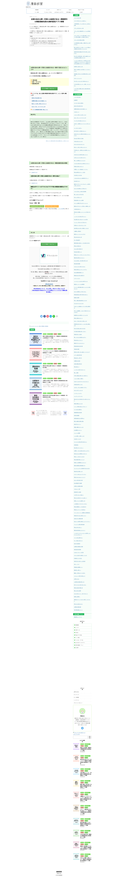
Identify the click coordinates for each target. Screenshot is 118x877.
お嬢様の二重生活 (77, 231)
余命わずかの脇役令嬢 (78, 518)
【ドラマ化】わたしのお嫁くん (80, 20)
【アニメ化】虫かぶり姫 (79, 28)
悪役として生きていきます (79, 456)
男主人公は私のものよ (78, 604)
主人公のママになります (79, 303)
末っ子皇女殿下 (77, 240)
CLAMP (81, 12)
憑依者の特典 (76, 349)
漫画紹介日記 (59, 873)
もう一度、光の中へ (78, 128)
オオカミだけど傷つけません (79, 266)
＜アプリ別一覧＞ (77, 97)
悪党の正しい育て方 (78, 358)
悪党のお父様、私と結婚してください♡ (82, 352)
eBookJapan (49, 284)
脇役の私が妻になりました (79, 257)
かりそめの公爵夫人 (78, 409)
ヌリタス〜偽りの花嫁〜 (79, 103)
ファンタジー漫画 (37, 326)
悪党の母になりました (78, 340)
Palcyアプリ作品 (81, 9)
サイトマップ (76, 694)
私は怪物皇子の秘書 (78, 483)
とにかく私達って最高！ (79, 378)
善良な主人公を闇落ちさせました (80, 453)
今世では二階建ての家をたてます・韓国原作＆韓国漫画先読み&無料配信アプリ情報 (85, 859)
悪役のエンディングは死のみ (79, 509)
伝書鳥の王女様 (77, 360)
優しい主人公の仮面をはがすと (80, 337)
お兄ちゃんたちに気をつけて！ (80, 157)
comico (70, 9)
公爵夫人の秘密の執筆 (78, 486)
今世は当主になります (78, 141)
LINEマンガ (59, 9)
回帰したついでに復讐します (79, 500)
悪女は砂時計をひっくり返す (79, 172)
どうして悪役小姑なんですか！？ (80, 406)
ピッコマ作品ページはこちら (48, 88)
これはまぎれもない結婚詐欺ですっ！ (81, 178)
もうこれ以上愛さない (78, 537)
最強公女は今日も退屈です (79, 275)
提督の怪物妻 (76, 415)
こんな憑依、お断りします (79, 436)
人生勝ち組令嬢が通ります (79, 581)
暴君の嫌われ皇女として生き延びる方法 (82, 243)
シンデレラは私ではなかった (79, 369)
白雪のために (76, 579)
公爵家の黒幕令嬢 (77, 607)
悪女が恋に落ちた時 (78, 237)
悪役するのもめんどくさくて (79, 477)
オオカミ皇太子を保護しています (80, 555)
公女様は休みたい (77, 209)
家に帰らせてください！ (79, 447)
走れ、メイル (76, 564)
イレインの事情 (77, 433)
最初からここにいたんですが (79, 234)
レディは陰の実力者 (78, 355)
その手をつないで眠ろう (79, 495)
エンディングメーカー (78, 396)
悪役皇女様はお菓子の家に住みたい (81, 294)
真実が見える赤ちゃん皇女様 (79, 561)
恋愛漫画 (42, 326)
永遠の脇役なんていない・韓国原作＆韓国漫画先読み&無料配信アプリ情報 (85, 774)
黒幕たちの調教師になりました (80, 462)
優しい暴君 (76, 372)
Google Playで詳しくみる (36, 206)
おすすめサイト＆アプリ (59, 12)
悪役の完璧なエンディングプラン (80, 269)
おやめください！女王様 (79, 552)
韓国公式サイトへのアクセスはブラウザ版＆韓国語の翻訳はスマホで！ (47, 43)
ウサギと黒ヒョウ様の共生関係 (80, 191)
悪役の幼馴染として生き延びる (80, 506)
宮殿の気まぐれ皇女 (78, 334)
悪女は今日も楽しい (78, 527)
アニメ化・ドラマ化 (48, 12)
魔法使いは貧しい (77, 570)
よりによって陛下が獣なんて (79, 576)
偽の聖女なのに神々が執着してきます (81, 228)
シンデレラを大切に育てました (80, 216)
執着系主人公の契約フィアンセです (81, 315)
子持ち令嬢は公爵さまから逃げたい (81, 375)
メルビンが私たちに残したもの (80, 114)
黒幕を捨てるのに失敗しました (80, 515)
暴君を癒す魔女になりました (79, 530)
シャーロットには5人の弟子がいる (81, 281)
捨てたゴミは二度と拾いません (80, 584)
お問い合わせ (76, 691)
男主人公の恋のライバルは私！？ (80, 497)
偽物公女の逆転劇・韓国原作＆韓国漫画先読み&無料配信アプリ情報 (85, 749)
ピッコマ (48, 9)
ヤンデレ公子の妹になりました (80, 120)
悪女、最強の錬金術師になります (80, 300)
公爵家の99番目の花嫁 (78, 546)
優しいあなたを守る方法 (79, 194)
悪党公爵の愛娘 (77, 263)
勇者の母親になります (78, 403)
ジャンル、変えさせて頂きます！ (80, 222)
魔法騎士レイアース (78, 617)
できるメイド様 (77, 489)
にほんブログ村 (76, 734)
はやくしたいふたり (78, 78)
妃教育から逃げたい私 (78, 66)
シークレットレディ (78, 393)
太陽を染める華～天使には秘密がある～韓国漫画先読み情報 (43, 41)
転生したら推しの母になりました (80, 147)
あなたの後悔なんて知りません (80, 291)
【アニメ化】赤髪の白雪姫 (79, 40)
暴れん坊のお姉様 (77, 590)
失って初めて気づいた (78, 540)
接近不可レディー (77, 424)
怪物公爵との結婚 (77, 492)
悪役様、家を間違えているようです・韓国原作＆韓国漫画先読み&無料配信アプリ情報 (85, 847)
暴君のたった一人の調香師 (79, 284)
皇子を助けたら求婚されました (80, 131)
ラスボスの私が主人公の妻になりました (82, 163)
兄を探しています (77, 439)
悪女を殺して (76, 366)
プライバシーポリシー (78, 702)
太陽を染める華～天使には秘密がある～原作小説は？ (43, 42)
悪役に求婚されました (78, 318)
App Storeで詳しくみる (51, 206)
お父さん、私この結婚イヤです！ (80, 387)
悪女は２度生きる (77, 246)
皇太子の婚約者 (77, 543)
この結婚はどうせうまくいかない (80, 503)
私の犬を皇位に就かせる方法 (79, 328)
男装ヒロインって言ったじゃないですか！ (82, 254)
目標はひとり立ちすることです (80, 225)
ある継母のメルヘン (78, 430)
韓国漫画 (36, 9)
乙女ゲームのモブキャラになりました (81, 381)
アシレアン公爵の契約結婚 (79, 524)
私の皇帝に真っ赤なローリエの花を (81, 219)
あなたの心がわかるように (79, 144)
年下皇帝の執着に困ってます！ (80, 331)
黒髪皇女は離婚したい (78, 567)
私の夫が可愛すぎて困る (79, 138)
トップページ (76, 700)
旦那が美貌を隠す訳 (78, 363)
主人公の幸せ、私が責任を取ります (81, 260)
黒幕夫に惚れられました (79, 166)
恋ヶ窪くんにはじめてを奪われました (81, 81)
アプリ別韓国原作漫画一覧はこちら (40, 109)
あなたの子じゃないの (78, 390)
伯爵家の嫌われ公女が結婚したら (39, 100)
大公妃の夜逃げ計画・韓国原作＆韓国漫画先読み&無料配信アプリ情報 (85, 836)
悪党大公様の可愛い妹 (78, 587)
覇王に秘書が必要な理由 (79, 421)
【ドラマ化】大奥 (77, 17)
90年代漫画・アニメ (70, 12)
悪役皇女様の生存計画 (78, 346)
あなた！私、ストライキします (80, 117)
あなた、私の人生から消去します (80, 321)
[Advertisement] (49, 56)
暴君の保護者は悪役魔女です (79, 465)
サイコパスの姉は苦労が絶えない (80, 441)
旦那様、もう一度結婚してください (81, 169)
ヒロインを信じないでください (80, 474)
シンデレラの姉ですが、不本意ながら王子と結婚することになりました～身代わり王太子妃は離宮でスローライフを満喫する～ (82, 62)
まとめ (32, 45)
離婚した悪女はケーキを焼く (79, 573)
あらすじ (34, 39)
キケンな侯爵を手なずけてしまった (81, 203)
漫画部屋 (59, 871)
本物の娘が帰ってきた (78, 384)
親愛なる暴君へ (77, 596)
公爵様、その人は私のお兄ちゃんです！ (82, 450)
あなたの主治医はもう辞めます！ (80, 188)
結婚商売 (75, 100)
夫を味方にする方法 (78, 175)
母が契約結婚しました (78, 609)
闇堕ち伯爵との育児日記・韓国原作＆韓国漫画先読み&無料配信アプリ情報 (85, 786)
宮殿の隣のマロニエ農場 (79, 200)
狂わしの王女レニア (78, 197)
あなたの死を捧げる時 (78, 480)
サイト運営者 (76, 697)
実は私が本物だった (78, 251)
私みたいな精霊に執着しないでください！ (82, 521)
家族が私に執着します (78, 471)
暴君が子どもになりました (79, 343)
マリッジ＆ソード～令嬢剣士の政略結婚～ (82, 512)
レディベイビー (77, 278)
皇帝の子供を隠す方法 (37, 98)
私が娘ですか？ (77, 181)
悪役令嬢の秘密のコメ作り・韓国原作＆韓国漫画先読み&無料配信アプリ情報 (85, 824)
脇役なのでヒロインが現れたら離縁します (82, 206)
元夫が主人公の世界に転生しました (81, 154)
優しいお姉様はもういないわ (79, 160)
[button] (59, 36)
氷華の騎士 (76, 444)
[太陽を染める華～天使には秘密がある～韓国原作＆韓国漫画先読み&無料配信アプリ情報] (50, 316)
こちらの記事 (61, 208)
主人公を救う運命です (78, 248)
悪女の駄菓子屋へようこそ (79, 459)
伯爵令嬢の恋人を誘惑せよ (79, 418)
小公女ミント (76, 111)
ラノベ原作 (37, 12)
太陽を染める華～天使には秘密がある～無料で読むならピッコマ (44, 38)
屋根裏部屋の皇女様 (78, 412)
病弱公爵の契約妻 (77, 549)
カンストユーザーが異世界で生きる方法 (82, 468)
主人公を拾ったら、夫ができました (81, 593)
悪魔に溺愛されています (79, 427)
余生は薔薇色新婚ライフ (79, 272)
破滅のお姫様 (76, 297)
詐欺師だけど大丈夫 (78, 558)
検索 (89, 737)
